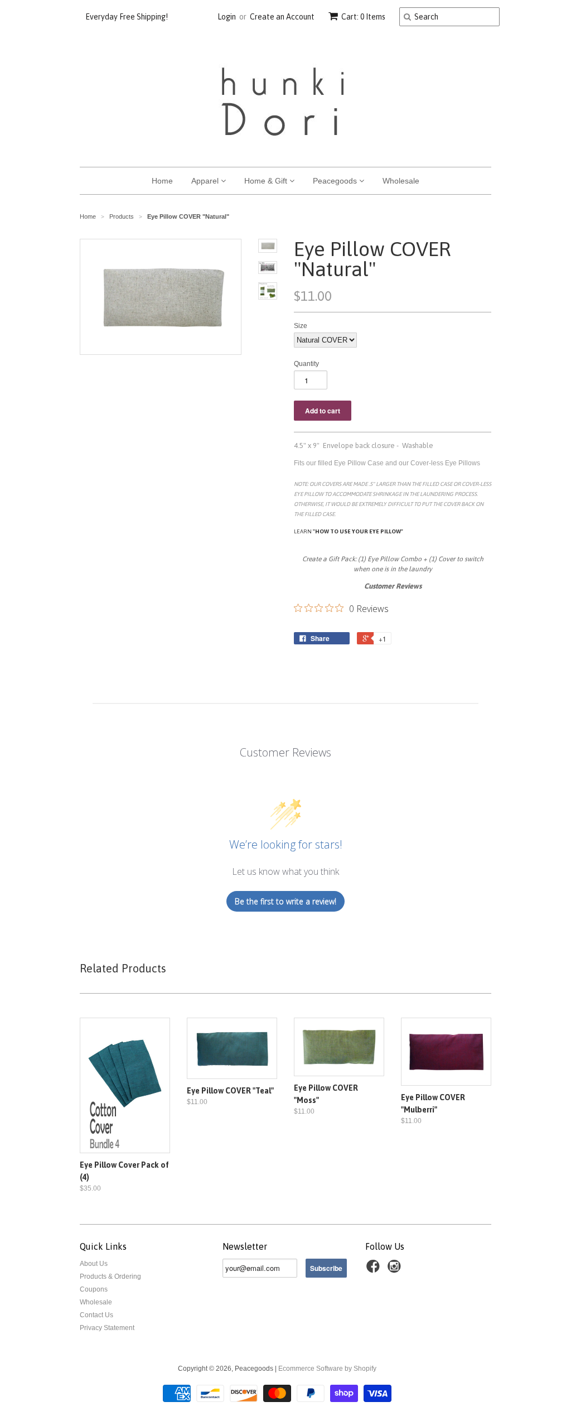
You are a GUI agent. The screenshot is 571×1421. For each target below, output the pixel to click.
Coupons (94, 1289)
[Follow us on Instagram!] (396, 1270)
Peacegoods (336, 180)
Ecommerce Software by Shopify (327, 1368)
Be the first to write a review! (285, 901)
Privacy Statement (107, 1328)
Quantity (306, 364)
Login (226, 16)
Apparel (206, 180)
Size (300, 326)
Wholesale (401, 180)
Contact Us (96, 1315)
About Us (94, 1264)
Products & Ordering (110, 1276)
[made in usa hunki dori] (404, 531)
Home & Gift (266, 180)
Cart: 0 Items (363, 16)
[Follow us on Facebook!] (374, 1270)
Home (162, 180)
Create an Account (282, 16)
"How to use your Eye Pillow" (358, 531)
